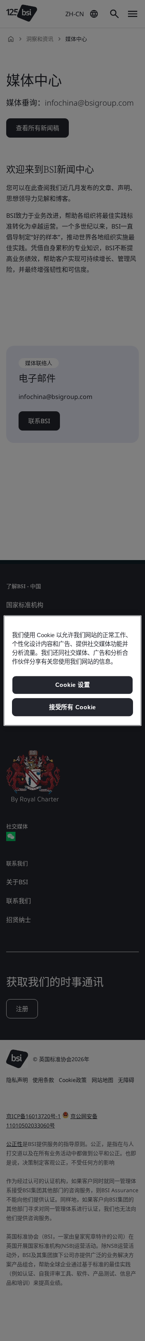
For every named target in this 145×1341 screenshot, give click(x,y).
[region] (72, 670)
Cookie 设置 (72, 684)
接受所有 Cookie (72, 707)
